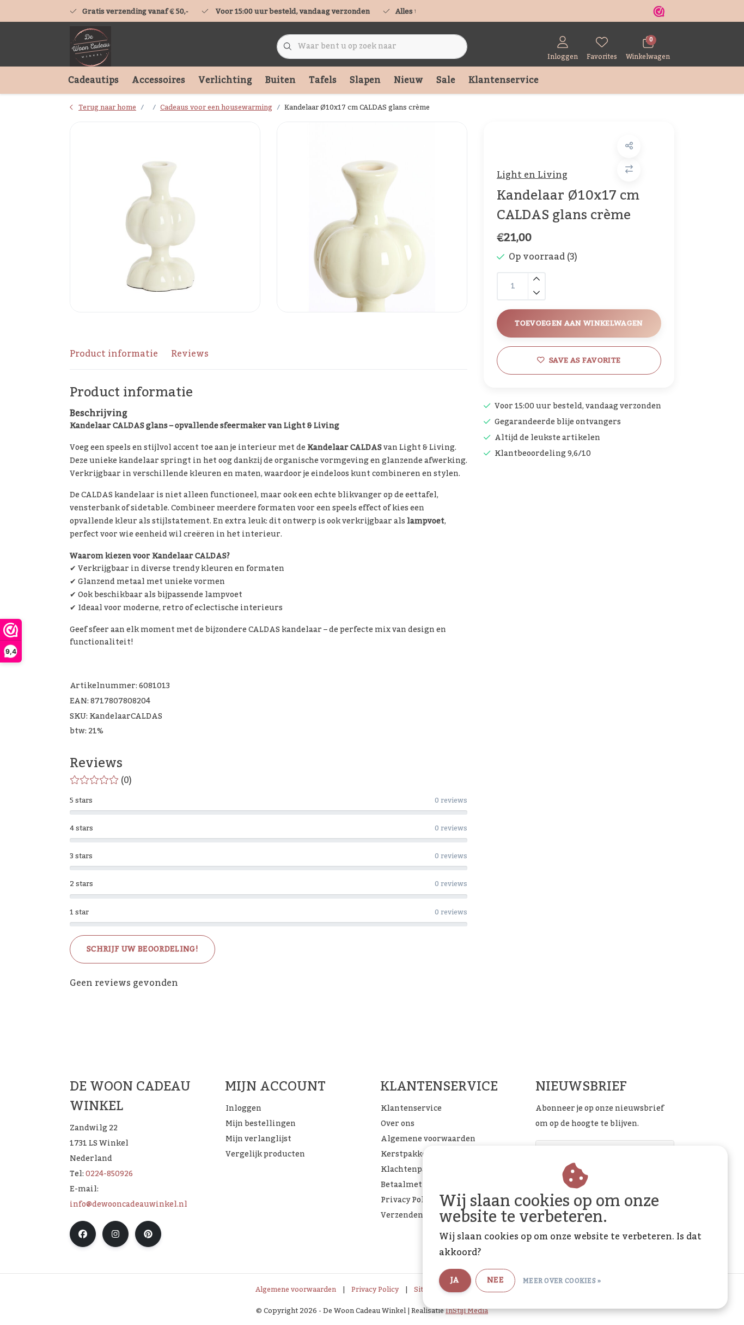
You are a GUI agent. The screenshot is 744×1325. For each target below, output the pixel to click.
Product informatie (114, 354)
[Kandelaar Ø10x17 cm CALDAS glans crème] (165, 217)
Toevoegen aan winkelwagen (579, 323)
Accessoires (158, 80)
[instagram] (115, 1234)
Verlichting (225, 80)
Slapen (365, 80)
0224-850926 (109, 1174)
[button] (629, 146)
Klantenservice (503, 80)
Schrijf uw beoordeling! (142, 949)
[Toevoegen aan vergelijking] (629, 170)
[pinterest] (148, 1234)
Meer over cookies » (562, 1280)
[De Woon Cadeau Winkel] (90, 46)
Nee (495, 1280)
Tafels (323, 80)
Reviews (190, 354)
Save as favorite (584, 360)
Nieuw (408, 80)
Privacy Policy (375, 1289)
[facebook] (83, 1234)
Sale (445, 80)
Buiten (280, 80)
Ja (455, 1280)
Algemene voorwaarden (295, 1289)
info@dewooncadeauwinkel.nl (128, 1204)
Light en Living (532, 175)
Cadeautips (93, 80)
